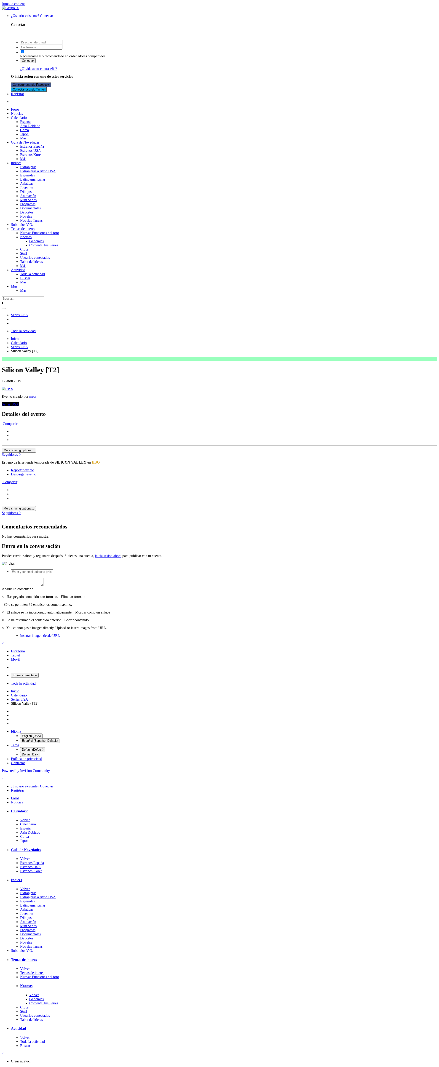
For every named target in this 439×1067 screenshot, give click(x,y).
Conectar (28, 60)
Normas (26, 237)
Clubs (24, 249)
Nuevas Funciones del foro (39, 233)
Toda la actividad (32, 274)
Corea (24, 130)
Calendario (19, 118)
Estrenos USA (30, 150)
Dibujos (26, 192)
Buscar (25, 278)
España (25, 122)
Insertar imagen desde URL (40, 636)
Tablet (15, 655)
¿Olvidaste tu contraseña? (38, 69)
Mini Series (28, 200)
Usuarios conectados (35, 257)
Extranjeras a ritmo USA (38, 171)
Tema (15, 745)
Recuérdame (29, 56)
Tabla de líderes (31, 262)
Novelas (26, 216)
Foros (15, 109)
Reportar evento (22, 470)
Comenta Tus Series (43, 245)
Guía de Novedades (25, 142)
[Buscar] (3, 308)
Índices (16, 163)
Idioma (16, 731)
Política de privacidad (26, 759)
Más (23, 138)
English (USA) (31, 736)
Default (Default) (32, 749)
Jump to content (13, 4)
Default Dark (30, 754)
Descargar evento (23, 474)
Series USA (10, 404)
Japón (24, 134)
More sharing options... (19, 450)
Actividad (18, 270)
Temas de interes (23, 229)
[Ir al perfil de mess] (7, 389)
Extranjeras (28, 167)
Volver (25, 820)
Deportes (26, 212)
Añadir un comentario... (19, 589)
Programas (27, 204)
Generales (36, 241)
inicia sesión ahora (108, 556)
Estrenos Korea (31, 155)
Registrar (17, 94)
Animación (28, 196)
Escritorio (18, 651)
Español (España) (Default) (40, 740)
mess (32, 396)
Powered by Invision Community (26, 771)
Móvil (15, 659)
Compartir (9, 424)
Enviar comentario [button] (25, 675)
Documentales (30, 208)
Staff (23, 253)
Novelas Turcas (31, 220)
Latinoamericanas (33, 179)
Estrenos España (32, 146)
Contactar (18, 763)
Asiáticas (26, 183)
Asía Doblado (30, 126)
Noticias (17, 113)
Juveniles (26, 187)
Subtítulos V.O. (22, 225)
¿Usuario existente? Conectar (33, 16)
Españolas (27, 175)
